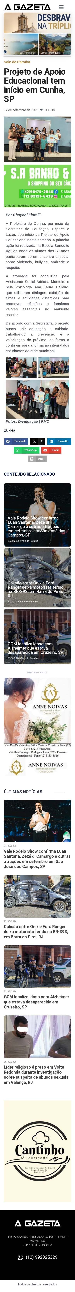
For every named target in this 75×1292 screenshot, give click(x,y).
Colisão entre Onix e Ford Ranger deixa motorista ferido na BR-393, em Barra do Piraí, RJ (35, 589)
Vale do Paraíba (17, 62)
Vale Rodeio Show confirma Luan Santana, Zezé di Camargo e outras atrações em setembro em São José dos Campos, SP (36, 526)
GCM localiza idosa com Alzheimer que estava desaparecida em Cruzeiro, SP (35, 648)
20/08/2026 (10, 1061)
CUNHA (49, 110)
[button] (16, 441)
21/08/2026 (14, 541)
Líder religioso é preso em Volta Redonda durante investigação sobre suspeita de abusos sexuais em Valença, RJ (36, 1075)
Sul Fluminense (29, 601)
